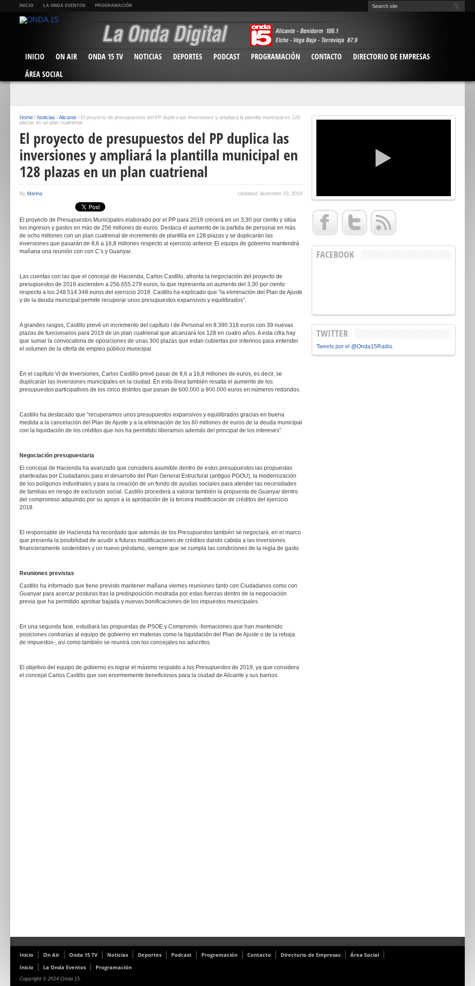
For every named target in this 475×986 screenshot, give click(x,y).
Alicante (68, 117)
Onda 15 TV (105, 56)
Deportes (187, 56)
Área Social (44, 74)
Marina (34, 193)
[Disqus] (160, 812)
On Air (66, 56)
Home (26, 117)
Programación (113, 5)
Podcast (226, 56)
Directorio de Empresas (391, 56)
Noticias (148, 56)
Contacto (326, 56)
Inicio (26, 5)
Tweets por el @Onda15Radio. (355, 346)
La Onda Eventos (64, 5)
